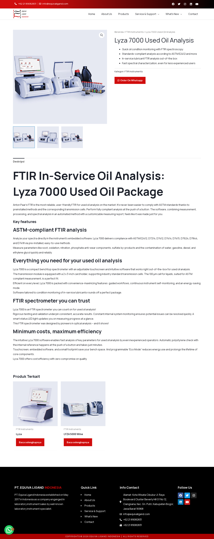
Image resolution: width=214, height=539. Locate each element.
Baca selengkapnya (30, 442)
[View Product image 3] (72, 137)
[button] (101, 35)
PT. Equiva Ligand (38, 487)
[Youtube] (187, 502)
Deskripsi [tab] (18, 161)
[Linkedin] (180, 502)
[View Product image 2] (48, 137)
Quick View (35, 423)
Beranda (119, 31)
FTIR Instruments (134, 31)
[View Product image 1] (24, 137)
